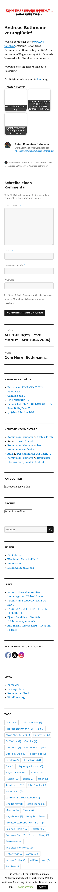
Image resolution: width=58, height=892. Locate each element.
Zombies (12, 866)
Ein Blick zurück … (18, 399)
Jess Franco (15, 785)
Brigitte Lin (41, 735)
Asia (40, 728)
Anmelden (13, 684)
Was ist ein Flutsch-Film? (22, 559)
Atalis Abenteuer (18, 735)
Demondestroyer (36, 747)
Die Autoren (14, 555)
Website (9, 280)
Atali (10, 453)
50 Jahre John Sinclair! (20, 412)
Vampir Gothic (16, 860)
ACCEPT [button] (42, 887)
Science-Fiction (17, 828)
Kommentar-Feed (18, 693)
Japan (28, 778)
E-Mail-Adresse (15, 265)
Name (8, 250)
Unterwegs (14, 854)
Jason (43, 778)
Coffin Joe (13, 741)
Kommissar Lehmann (19, 162)
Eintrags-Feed (16, 689)
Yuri (46, 860)
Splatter (38, 828)
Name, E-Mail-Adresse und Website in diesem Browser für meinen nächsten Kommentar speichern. (28, 299)
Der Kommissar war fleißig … (34, 453)
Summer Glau (16, 835)
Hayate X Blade (16, 772)
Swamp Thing (39, 835)
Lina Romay (14, 803)
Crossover (13, 747)
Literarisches (36, 803)
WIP (34, 860)
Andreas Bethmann (16, 166)
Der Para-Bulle (16, 753)
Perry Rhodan (36, 816)
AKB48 (11, 722)
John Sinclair (37, 785)
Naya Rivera (14, 816)
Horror (37, 772)
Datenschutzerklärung (20, 567)
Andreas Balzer (31, 722)
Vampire (32, 854)
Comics (30, 741)
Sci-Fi (40, 822)
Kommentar (12, 205)
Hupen (12, 778)
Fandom (12, 760)
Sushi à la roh (45, 436)
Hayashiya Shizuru (30, 766)
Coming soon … (16, 395)
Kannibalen (14, 791)
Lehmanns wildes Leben (23, 797)
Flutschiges (32, 760)
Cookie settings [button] (25, 887)
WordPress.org (16, 697)
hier (39, 79)
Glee (10, 766)
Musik (28, 810)
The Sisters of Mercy (19, 847)
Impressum (14, 563)
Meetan (12, 810)
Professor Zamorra (19, 822)
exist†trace (37, 753)
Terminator (14, 841)
